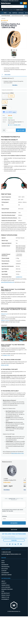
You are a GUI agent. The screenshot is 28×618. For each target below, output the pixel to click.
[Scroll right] (24, 478)
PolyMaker (4, 22)
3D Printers (21, 12)
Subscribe (14, 540)
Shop (2, 560)
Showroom (4, 564)
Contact (3, 583)
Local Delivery (5, 587)
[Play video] (14, 53)
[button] (14, 10)
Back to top (14, 529)
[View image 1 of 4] (11, 50)
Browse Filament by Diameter (17, 15)
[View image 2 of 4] (13, 50)
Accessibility (5, 599)
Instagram (12, 544)
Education (4, 568)
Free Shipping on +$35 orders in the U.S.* (10, 0)
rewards (14, 112)
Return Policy (5, 593)
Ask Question (13, 523)
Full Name (4, 516)
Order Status (5, 585)
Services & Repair (6, 574)
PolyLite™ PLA (4, 313)
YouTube (21, 544)
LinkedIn (15, 544)
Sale (10, 12)
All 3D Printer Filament (6, 15)
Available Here (19, 276)
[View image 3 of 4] (15, 50)
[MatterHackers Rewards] (4, 112)
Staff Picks (14, 12)
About (3, 581)
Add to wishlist (7, 74)
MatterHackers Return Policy (17, 453)
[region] (14, 39)
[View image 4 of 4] (16, 50)
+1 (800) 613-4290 (6, 552)
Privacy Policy (5, 595)
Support (3, 570)
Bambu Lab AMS (5, 365)
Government (5, 572)
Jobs (2, 591)
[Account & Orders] (21, 3)
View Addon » (15, 85)
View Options (7, 489)
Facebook (7, 544)
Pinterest (18, 544)
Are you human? (12, 510)
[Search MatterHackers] (25, 6)
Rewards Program (7, 589)
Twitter (10, 544)
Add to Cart (20, 130)
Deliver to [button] (14, 124)
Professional (5, 566)
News (3, 562)
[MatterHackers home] (6, 3)
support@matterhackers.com (7, 282)
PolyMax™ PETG (6, 355)
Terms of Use (5, 597)
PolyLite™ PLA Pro (5, 320)
